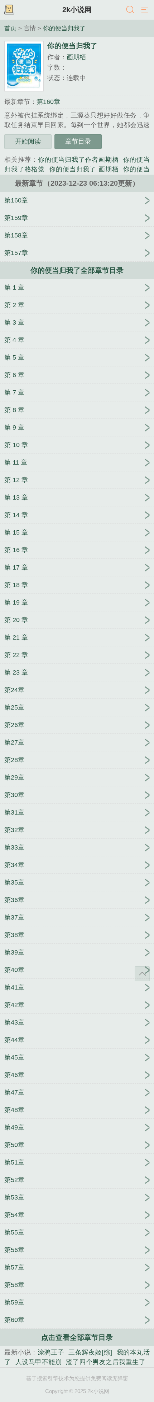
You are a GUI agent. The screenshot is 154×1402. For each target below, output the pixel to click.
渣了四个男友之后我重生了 (105, 1362)
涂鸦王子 (51, 1352)
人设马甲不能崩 (38, 1362)
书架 (9, 10)
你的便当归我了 (64, 28)
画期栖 (76, 57)
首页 (10, 28)
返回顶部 (142, 973)
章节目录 (78, 141)
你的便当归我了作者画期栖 (78, 159)
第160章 (48, 101)
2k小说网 (77, 10)
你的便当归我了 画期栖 (84, 169)
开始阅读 (28, 141)
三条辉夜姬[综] (90, 1352)
